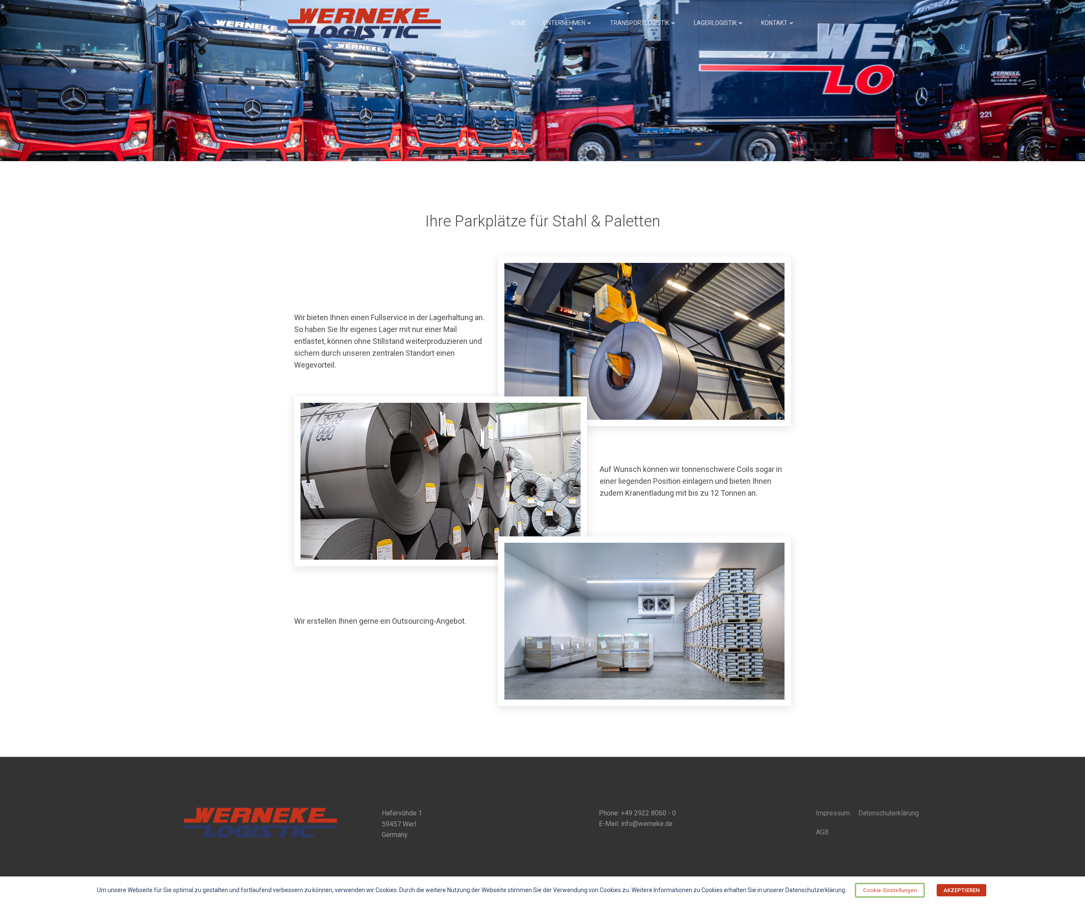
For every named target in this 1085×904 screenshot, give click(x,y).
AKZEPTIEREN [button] (961, 890)
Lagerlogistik (715, 23)
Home (518, 23)
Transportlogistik (639, 23)
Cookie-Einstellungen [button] (890, 890)
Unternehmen (564, 23)
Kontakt (774, 23)
